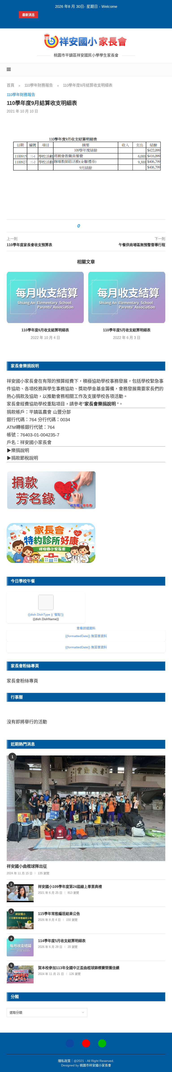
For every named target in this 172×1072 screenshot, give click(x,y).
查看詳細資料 (86, 628)
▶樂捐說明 (18, 450)
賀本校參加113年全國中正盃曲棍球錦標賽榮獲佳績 (78, 968)
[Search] (163, 69)
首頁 (10, 85)
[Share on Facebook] (86, 226)
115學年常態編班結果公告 (59, 914)
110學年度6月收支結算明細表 (45, 330)
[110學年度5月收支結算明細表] (126, 297)
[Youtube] (86, 1043)
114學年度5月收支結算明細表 (62, 941)
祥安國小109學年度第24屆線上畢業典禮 (70, 887)
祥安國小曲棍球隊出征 (27, 866)
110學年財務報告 (38, 85)
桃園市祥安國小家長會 (95, 1065)
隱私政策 (64, 1061)
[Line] (102, 1043)
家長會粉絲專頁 (22, 681)
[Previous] (23, 714)
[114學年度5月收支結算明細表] (20, 947)
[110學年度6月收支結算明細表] (45, 297)
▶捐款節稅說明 (22, 458)
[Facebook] (82, 22)
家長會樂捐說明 (100, 404)
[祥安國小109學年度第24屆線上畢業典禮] (20, 893)
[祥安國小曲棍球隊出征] (86, 808)
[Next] (149, 714)
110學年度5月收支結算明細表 (126, 330)
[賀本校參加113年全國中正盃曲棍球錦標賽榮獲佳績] (20, 974)
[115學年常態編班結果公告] (20, 920)
